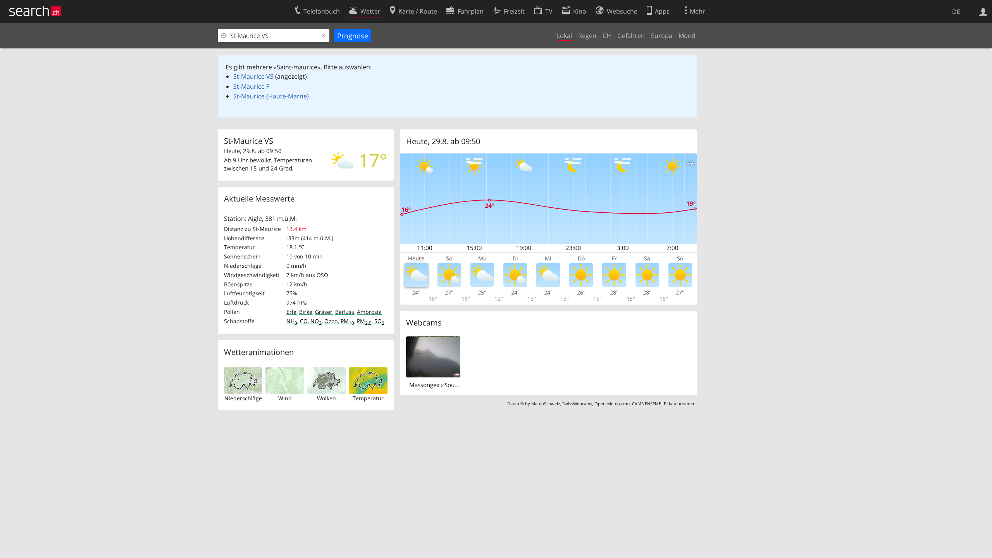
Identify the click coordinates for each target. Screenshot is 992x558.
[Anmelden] (983, 11)
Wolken (326, 398)
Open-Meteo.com (612, 403)
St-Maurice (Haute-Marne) (271, 96)
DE (956, 11)
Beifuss (344, 311)
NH (291, 321)
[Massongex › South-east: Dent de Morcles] (433, 356)
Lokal (564, 35)
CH (607, 35)
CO (304, 321)
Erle (291, 311)
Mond (687, 35)
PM (347, 321)
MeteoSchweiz (545, 403)
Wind (285, 398)
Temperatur (368, 398)
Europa (661, 35)
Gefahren (631, 35)
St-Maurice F (251, 86)
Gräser (323, 311)
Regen (587, 35)
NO (316, 321)
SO (379, 321)
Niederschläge (243, 398)
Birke (305, 311)
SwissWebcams (577, 403)
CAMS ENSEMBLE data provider (663, 403)
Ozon (331, 321)
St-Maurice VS (253, 76)
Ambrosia (369, 311)
